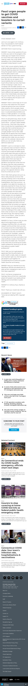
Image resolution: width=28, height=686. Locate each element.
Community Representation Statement (12, 630)
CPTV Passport (6, 636)
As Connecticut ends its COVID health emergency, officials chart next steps (12, 464)
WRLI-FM (16, 586)
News (2, 458)
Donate (23, 3)
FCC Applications (7, 657)
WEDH (4, 585)
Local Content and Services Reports (11, 668)
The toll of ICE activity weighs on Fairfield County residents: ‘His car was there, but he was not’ (15, 411)
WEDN (7, 585)
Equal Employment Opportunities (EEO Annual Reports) (14, 640)
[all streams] (26, 684)
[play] (2, 684)
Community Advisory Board (9, 605)
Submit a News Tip (7, 619)
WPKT (12, 586)
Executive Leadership (8, 596)
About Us (5, 590)
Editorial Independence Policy (10, 662)
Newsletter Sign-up (7, 622)
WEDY (14, 585)
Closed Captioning (7, 654)
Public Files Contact (6, 587)
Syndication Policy (7, 660)
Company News (6, 593)
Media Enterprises (7, 607)
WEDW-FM (5, 586)
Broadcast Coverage (7, 651)
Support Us (5, 616)
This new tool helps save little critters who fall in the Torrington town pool (15, 396)
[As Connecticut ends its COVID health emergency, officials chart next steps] (13, 449)
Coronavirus (10, 343)
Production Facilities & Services (10, 665)
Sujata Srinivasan (5, 470)
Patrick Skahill (4, 560)
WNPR (9, 586)
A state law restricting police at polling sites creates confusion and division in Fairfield (14, 381)
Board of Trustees (7, 602)
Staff (4, 599)
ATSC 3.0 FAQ (14, 587)
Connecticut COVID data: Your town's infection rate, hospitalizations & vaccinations (11, 553)
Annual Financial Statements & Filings (12, 648)
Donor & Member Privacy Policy (10, 642)
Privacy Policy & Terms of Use (10, 645)
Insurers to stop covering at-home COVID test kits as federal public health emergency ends (12, 508)
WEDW (10, 585)
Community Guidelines (8, 633)
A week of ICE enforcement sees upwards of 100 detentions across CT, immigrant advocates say (15, 388)
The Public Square (7, 671)
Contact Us (5, 613)
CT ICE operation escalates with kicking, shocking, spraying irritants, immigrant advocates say (15, 404)
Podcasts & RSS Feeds (8, 625)
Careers (4, 610)
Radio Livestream (7, 627)
